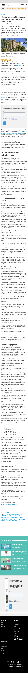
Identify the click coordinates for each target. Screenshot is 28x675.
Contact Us (3, 653)
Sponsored (3, 626)
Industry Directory (4, 646)
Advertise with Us (4, 641)
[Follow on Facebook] (15, 639)
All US (15, 622)
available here (19, 65)
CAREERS (11, 666)
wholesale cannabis (13, 520)
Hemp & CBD (16, 631)
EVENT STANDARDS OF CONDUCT (15, 667)
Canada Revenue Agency (12, 516)
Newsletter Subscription (5, 643)
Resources (3, 624)
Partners (2, 650)
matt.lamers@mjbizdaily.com (10, 504)
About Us (2, 639)
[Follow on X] (20, 639)
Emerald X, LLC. (12, 664)
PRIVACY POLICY (20, 669)
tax (7, 520)
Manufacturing (17, 628)
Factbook (2, 648)
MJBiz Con (3, 644)
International (16, 624)
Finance (15, 633)
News (3, 14)
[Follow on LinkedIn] (17, 639)
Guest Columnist (4, 652)
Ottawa (11, 519)
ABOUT (6, 666)
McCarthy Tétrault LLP (13, 517)
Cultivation (16, 629)
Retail (15, 626)
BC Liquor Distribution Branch (15, 514)
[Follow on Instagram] (22, 639)
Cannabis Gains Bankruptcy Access (12, 8)
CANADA (3, 516)
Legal (15, 635)
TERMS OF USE (14, 669)
